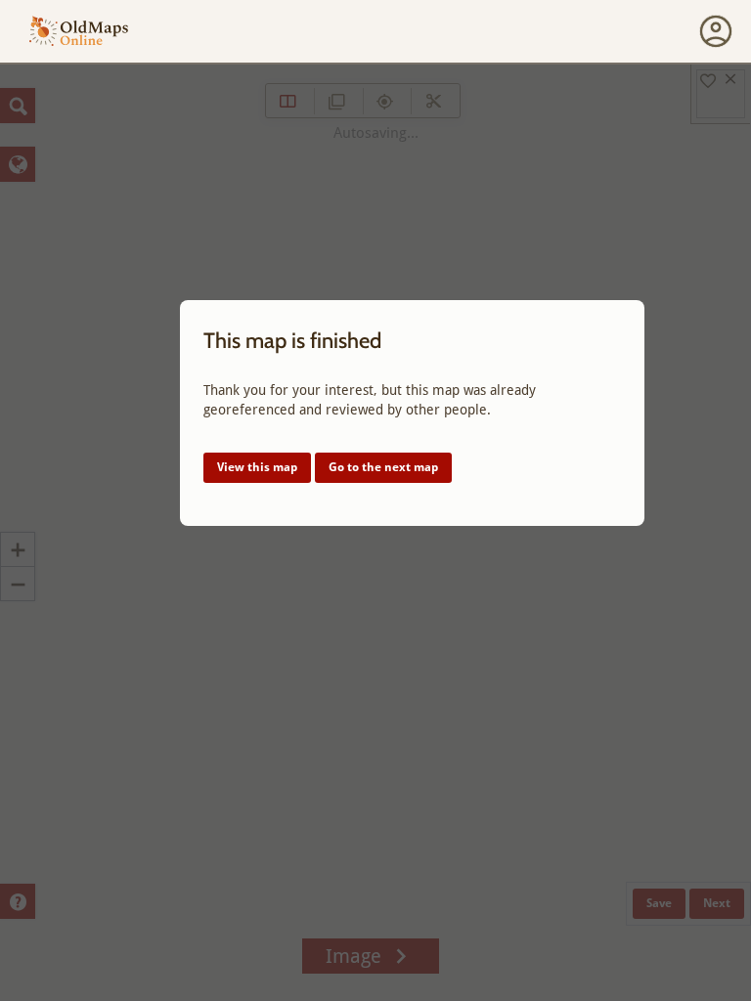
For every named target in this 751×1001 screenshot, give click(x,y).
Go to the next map (383, 467)
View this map (257, 467)
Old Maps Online (78, 32)
